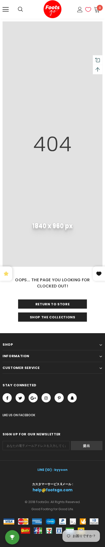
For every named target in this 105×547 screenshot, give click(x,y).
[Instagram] (46, 397)
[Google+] (33, 397)
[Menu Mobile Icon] (6, 9)
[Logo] (52, 9)
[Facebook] (7, 397)
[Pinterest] (59, 397)
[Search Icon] (20, 9)
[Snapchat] (72, 397)
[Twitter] (20, 397)
